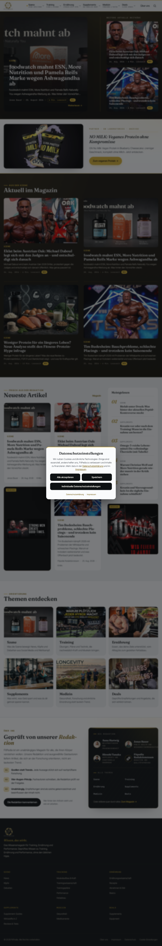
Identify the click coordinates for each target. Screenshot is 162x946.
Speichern (97, 477)
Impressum (80, 469)
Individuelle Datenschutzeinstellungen (81, 486)
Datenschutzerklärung (92, 465)
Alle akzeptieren (65, 477)
